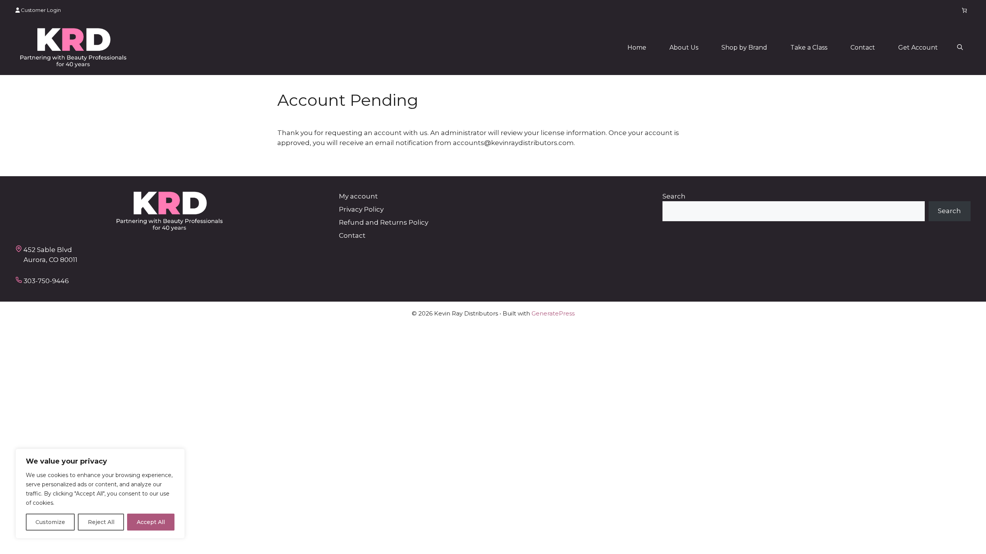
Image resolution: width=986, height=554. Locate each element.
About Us (683, 47)
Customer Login (40, 10)
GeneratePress (553, 313)
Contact (862, 47)
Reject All (101, 522)
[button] (960, 47)
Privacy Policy (361, 209)
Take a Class (808, 47)
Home (636, 47)
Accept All (151, 522)
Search (674, 196)
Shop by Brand (744, 47)
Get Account (918, 47)
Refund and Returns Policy (383, 222)
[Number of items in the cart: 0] (964, 10)
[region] (100, 494)
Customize (50, 522)
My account (358, 196)
